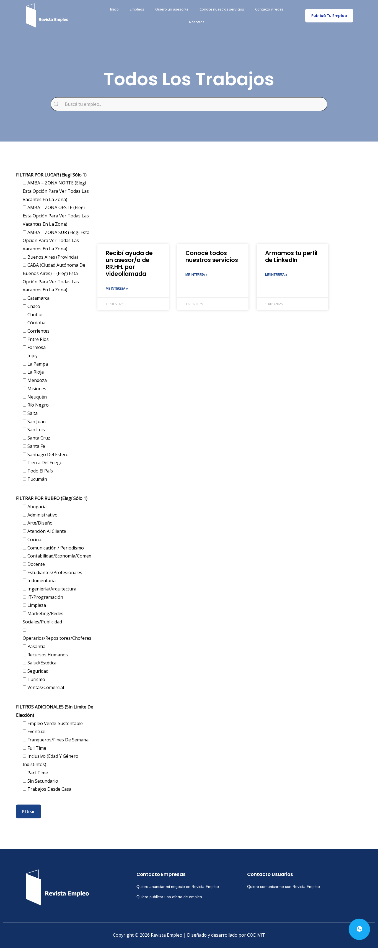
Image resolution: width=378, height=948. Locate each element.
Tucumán (36, 479)
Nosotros (196, 21)
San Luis (35, 430)
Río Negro (37, 405)
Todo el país (39, 471)
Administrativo (42, 515)
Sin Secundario (42, 781)
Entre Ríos (37, 339)
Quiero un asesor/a (171, 9)
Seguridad (37, 671)
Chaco (33, 306)
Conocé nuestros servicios (222, 9)
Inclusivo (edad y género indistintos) (50, 760)
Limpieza (36, 605)
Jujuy (32, 356)
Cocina (33, 539)
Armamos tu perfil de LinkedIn (291, 256)
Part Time (37, 773)
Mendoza (36, 380)
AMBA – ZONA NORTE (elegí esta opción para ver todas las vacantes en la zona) (56, 191)
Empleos (137, 9)
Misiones (36, 389)
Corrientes (38, 331)
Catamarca (38, 298)
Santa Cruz (38, 438)
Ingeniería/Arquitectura (51, 589)
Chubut (34, 315)
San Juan (36, 421)
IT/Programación (44, 597)
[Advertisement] (212, 199)
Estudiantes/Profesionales (54, 572)
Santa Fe (35, 446)
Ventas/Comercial (45, 687)
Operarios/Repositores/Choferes (57, 638)
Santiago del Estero (47, 454)
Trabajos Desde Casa (48, 789)
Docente (35, 564)
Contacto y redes (269, 9)
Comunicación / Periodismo (55, 548)
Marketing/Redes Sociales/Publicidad (43, 617)
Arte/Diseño (39, 523)
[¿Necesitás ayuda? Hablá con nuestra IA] (359, 929)
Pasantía (35, 646)
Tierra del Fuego (44, 462)
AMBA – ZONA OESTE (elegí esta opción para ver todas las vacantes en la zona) (56, 215)
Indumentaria (41, 580)
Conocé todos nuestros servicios (211, 256)
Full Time (36, 748)
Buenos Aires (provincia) (52, 257)
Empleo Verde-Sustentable (54, 723)
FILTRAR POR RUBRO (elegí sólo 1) (51, 498)
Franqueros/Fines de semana (57, 740)
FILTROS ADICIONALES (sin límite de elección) (54, 711)
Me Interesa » (117, 288)
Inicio (114, 9)
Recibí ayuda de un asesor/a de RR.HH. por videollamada (129, 263)
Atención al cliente (46, 531)
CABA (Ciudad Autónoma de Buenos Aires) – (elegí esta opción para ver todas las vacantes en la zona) (54, 277)
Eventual (35, 731)
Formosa (36, 347)
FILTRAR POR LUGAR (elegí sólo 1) (51, 175)
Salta (32, 413)
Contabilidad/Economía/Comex (58, 556)
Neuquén (36, 397)
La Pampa (37, 364)
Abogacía (36, 506)
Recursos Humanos (47, 655)
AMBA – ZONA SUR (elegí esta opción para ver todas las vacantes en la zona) (56, 240)
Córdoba (35, 323)
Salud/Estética (41, 663)
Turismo (35, 679)
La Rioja (35, 372)
